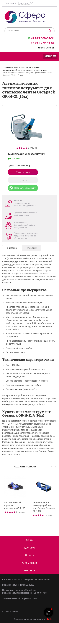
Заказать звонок (46, 48)
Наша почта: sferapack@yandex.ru (19, 590)
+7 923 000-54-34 (42, 38)
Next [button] (55, 466)
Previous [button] (51, 466)
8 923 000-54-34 (42, 579)
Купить (23, 180)
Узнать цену (23, 172)
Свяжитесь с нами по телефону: (18, 579)
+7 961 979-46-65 (42, 43)
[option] (15, 500)
